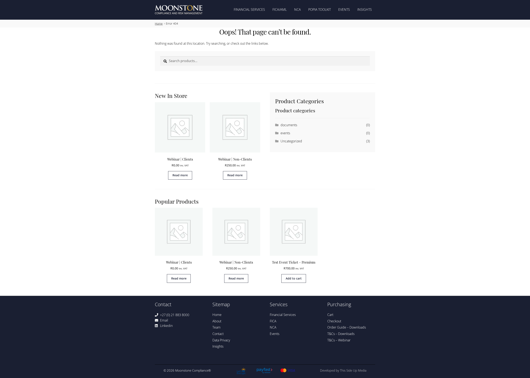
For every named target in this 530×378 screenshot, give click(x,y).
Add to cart (294, 278)
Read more (180, 175)
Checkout (334, 321)
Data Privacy (221, 340)
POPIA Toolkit (319, 9)
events (285, 133)
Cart (330, 314)
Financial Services (249, 9)
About (216, 321)
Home (159, 23)
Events (344, 9)
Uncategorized (291, 141)
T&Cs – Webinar (339, 340)
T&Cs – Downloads (340, 333)
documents (289, 125)
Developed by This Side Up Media (343, 370)
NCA (297, 9)
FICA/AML (279, 9)
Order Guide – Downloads (346, 327)
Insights (364, 9)
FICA (273, 321)
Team (216, 327)
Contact (218, 333)
